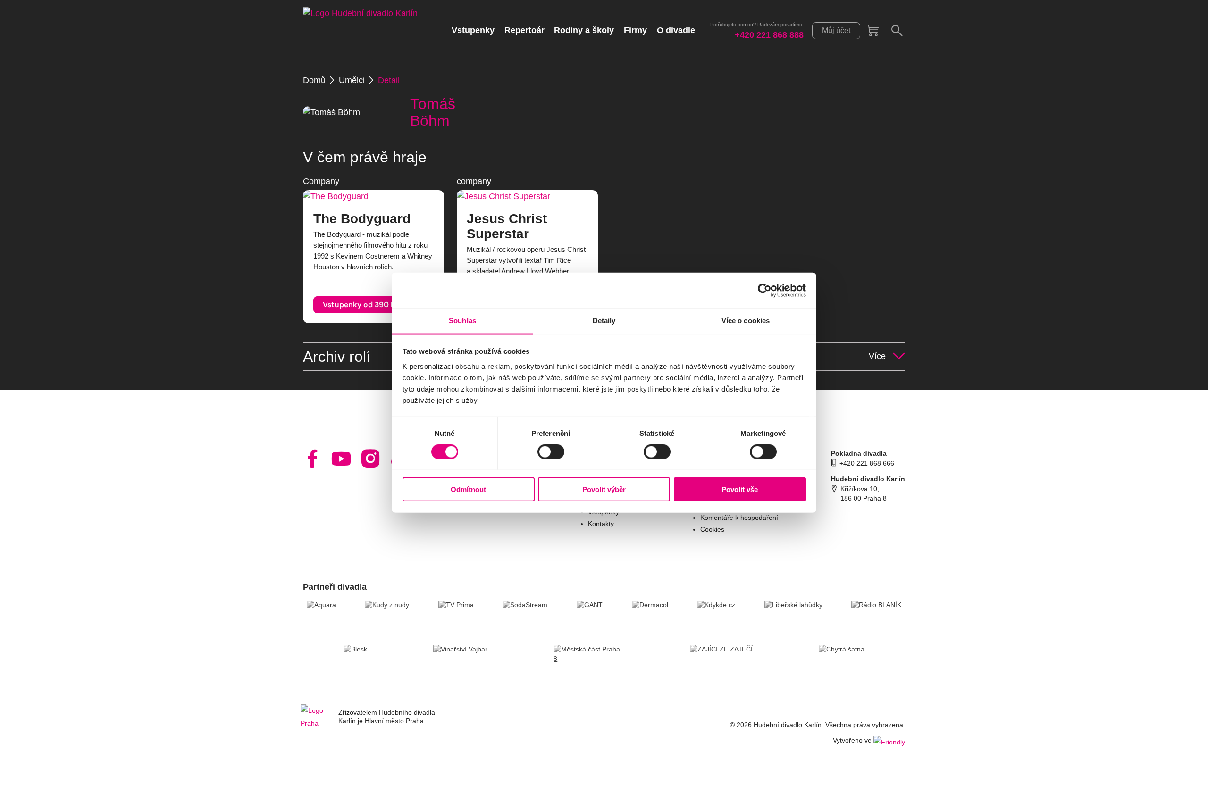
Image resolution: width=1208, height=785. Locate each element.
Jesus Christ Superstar (507, 226)
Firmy (635, 30)
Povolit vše (739, 489)
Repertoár (524, 30)
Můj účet (836, 30)
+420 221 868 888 (769, 35)
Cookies (712, 529)
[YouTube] (341, 458)
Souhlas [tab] (462, 321)
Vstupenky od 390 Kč (361, 304)
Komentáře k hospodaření (739, 517)
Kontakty (601, 523)
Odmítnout (468, 489)
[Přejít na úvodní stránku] (360, 30)
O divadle (676, 30)
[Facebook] (312, 458)
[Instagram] (370, 458)
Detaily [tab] (604, 321)
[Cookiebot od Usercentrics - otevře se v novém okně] (764, 290)
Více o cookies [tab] (745, 321)
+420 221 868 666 (866, 463)
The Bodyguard (362, 218)
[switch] (550, 451)
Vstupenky (473, 30)
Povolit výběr (604, 489)
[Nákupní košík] (872, 30)
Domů (314, 80)
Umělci (352, 80)
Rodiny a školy (584, 30)
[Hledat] (896, 30)
